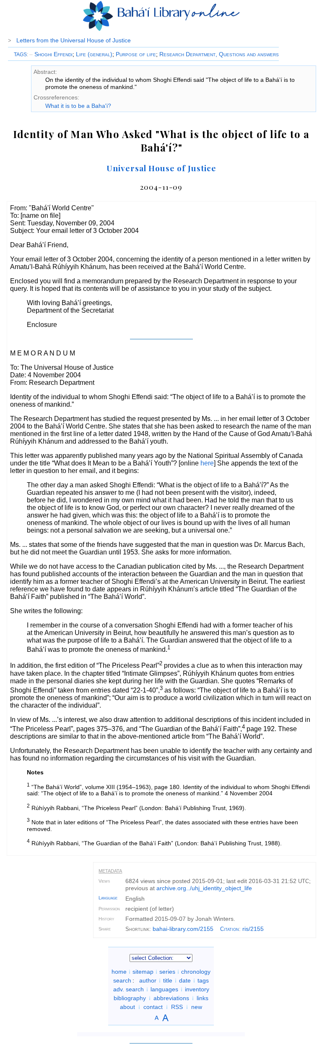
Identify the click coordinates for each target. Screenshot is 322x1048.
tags (203, 980)
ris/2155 (253, 928)
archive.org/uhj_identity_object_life (204, 888)
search (122, 980)
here (207, 463)
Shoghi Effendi (51, 54)
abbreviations (171, 998)
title (167, 980)
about (127, 1007)
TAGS (20, 54)
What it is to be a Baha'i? (78, 105)
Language (108, 897)
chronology (195, 971)
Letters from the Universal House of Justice (73, 40)
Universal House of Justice (161, 167)
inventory (197, 989)
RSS (177, 1007)
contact (153, 1007)
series (167, 971)
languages (164, 989)
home (119, 971)
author (147, 980)
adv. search (128, 989)
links (202, 998)
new (196, 1007)
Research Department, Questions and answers (219, 54)
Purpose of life (136, 54)
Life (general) (94, 54)
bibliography (130, 998)
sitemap (142, 971)
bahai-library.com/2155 (183, 928)
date (185, 980)
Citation (229, 929)
